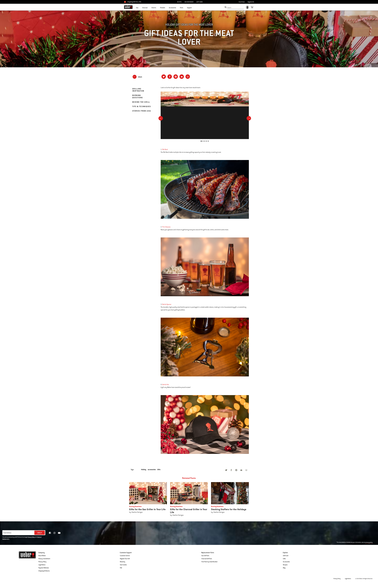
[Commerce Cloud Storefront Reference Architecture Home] (128, 7)
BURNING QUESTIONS (137, 96)
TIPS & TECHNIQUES (141, 106)
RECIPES (179, 2)
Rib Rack (165, 149)
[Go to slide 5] (208, 141)
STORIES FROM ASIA (141, 111)
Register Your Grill (125, 559)
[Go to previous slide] (160, 118)
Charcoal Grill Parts (206, 559)
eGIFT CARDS (199, 2)
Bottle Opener (166, 304)
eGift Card (285, 555)
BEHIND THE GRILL (141, 102)
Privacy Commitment (44, 559)
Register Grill (251, 2)
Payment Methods (43, 568)
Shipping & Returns (44, 571)
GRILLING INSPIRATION (138, 90)
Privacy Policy (31, 537)
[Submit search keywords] (225, 7)
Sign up (39, 533)
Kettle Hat (165, 385)
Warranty (122, 562)
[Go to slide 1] (201, 141)
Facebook (50, 533)
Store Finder (242, 2)
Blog (284, 568)
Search (229, 7)
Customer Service (125, 555)
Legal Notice (41, 565)
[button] (139, 7)
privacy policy (369, 542)
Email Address (7, 533)
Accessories (286, 562)
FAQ (121, 568)
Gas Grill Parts (205, 555)
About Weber (42, 555)
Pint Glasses (166, 227)
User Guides (123, 565)
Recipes (285, 565)
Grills (284, 559)
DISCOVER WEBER (189, 2)
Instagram (54, 533)
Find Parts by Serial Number (209, 562)
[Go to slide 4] (206, 141)
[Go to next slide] (249, 118)
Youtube (59, 533)
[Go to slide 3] (204, 141)
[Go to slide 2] (202, 141)
